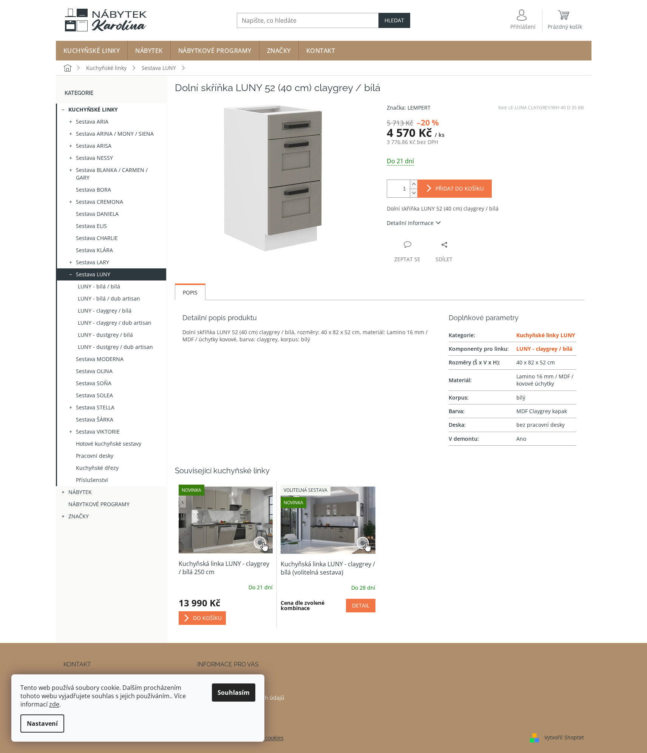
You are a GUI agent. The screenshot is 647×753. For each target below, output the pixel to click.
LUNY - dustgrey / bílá (105, 334)
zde (54, 704)
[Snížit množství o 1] (413, 193)
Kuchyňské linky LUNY (545, 335)
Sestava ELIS (91, 225)
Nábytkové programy (99, 504)
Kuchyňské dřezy (97, 467)
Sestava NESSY (94, 157)
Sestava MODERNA (100, 359)
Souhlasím (234, 692)
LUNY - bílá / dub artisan (109, 298)
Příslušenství (92, 479)
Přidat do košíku (459, 188)
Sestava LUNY (93, 274)
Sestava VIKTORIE (98, 431)
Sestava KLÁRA (94, 250)
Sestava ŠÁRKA (94, 419)
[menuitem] (92, 50)
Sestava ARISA (93, 145)
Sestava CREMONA (99, 201)
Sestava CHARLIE (97, 238)
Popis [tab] (190, 292)
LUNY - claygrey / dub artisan (114, 322)
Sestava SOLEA (94, 395)
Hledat (394, 20)
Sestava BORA (93, 189)
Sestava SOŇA (93, 383)
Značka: (409, 107)
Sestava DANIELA (97, 213)
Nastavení (42, 723)
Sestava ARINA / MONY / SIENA (115, 133)
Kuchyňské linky (93, 109)
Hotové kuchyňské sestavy (108, 443)
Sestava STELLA (95, 407)
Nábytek (80, 492)
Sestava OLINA (94, 371)
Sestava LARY (92, 262)
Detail (360, 605)
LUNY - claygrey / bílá (104, 310)
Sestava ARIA (92, 121)
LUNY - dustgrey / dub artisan (115, 346)
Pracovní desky (94, 455)
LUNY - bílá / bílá (99, 286)
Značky (78, 516)
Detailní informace (410, 222)
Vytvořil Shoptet (564, 737)
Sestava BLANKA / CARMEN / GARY (112, 173)
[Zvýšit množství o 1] (413, 184)
